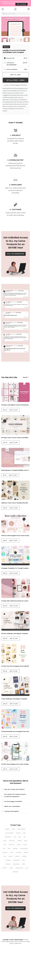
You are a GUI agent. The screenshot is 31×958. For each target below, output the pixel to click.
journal (18, 844)
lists (4, 848)
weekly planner (19, 868)
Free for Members (16, 69)
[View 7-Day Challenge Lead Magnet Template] (15, 686)
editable (19, 840)
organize (26, 852)
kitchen (25, 844)
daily (24, 833)
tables (23, 864)
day (15, 836)
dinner (5, 840)
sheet (23, 860)
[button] (4, 23)
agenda (7, 829)
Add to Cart (15, 75)
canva (13, 829)
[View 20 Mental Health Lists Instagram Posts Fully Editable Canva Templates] (15, 719)
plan (5, 856)
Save (4, 19)
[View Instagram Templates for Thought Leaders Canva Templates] (15, 555)
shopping (8, 864)
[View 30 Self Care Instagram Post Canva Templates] (15, 751)
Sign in (17, 85)
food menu (11, 844)
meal (9, 848)
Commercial (16, 63)
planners (17, 856)
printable (24, 856)
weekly (11, 868)
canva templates (9, 833)
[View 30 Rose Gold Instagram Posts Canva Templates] (15, 523)
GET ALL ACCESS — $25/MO (15, 80)
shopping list (16, 864)
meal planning (23, 848)
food (5, 844)
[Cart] (29, 9)
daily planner (8, 836)
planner (11, 856)
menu (11, 852)
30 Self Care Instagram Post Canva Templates (15, 764)
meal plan (15, 848)
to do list (4, 868)
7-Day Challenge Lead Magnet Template (14, 699)
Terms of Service (20, 941)
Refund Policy (10, 941)
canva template (21, 829)
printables (8, 860)
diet (25, 836)
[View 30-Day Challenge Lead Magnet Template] (15, 621)
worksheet (15, 871)
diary (20, 836)
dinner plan (12, 840)
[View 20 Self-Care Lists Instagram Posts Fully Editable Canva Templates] (15, 653)
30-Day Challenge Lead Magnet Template (14, 633)
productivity (16, 860)
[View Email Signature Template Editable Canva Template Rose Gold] (15, 457)
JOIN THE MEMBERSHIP (15, 254)
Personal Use (16, 58)
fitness (25, 840)
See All (25, 377)
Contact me (17, 943)
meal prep (4, 852)
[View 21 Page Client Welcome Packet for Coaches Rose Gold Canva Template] (15, 588)
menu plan (18, 852)
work (27, 868)
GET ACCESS (21, 4)
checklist (18, 833)
